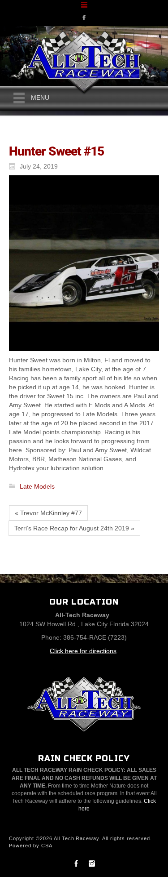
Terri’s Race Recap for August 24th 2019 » (74, 528)
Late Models (37, 486)
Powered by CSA (30, 845)
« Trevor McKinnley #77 (48, 512)
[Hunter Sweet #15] (82, 263)
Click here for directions (83, 650)
